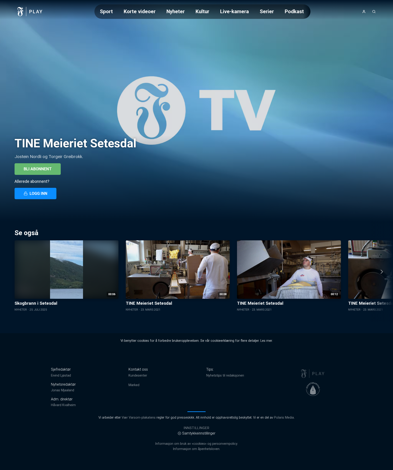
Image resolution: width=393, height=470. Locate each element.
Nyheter (175, 11)
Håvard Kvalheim (63, 405)
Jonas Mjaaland (62, 390)
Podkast (294, 11)
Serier (267, 11)
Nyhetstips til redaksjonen (225, 375)
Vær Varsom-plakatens (139, 418)
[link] (30, 11)
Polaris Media (284, 418)
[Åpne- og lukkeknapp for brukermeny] (363, 11)
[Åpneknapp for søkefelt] (373, 11)
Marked (133, 385)
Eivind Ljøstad (61, 375)
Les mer (266, 341)
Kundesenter (137, 375)
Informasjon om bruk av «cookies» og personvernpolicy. (196, 444)
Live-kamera (234, 11)
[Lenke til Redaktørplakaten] (313, 389)
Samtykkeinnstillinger (198, 433)
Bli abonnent (38, 169)
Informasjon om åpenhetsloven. (196, 449)
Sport (106, 11)
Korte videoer (140, 11)
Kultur (202, 11)
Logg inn (38, 193)
